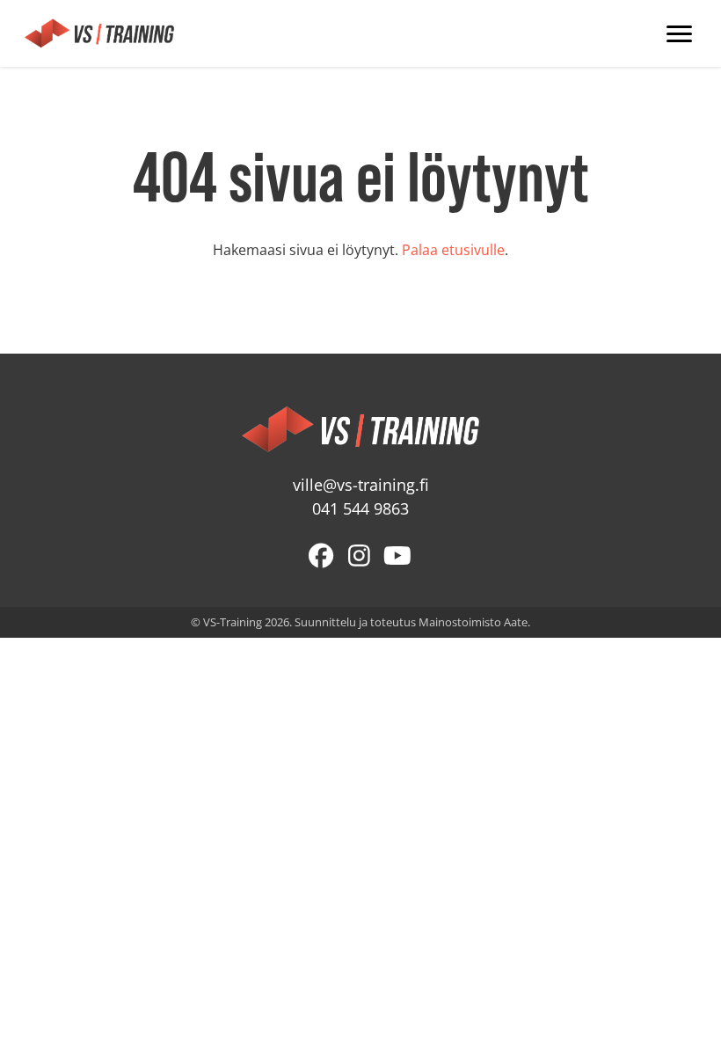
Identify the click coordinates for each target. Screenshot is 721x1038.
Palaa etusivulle (453, 250)
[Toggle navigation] (679, 33)
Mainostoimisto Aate (473, 622)
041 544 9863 (360, 509)
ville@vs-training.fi (361, 485)
